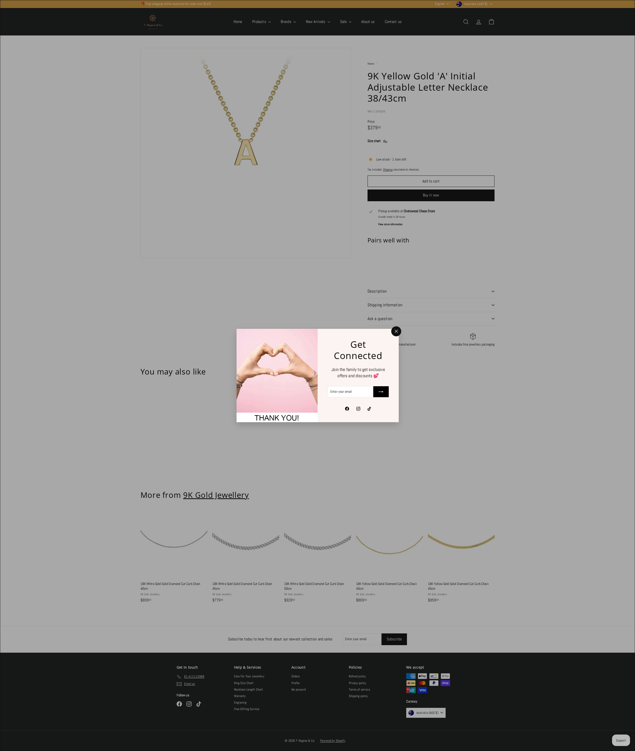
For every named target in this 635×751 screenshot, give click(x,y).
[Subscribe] (381, 391)
